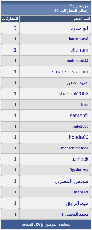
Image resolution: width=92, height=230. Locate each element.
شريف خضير (77, 83)
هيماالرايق (77, 203)
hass (84, 104)
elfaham (79, 50)
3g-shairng (79, 170)
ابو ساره (79, 28)
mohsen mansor (74, 148)
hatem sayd (78, 39)
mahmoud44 (77, 60)
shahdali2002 (73, 93)
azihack (79, 159)
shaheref (81, 192)
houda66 (78, 137)
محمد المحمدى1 (74, 214)
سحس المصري (71, 181)
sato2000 (80, 126)
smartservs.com (70, 71)
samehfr (79, 115)
